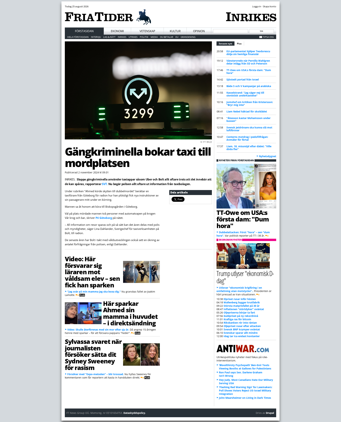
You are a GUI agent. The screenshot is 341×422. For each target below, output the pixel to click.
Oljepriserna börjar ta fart (239, 312)
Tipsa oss (268, 37)
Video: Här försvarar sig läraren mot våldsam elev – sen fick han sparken (92, 272)
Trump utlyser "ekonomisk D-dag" (245, 277)
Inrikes (122, 37)
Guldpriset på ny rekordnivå (241, 316)
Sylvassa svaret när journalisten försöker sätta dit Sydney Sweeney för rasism (93, 354)
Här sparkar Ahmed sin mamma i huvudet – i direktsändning (130, 313)
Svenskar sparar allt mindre (241, 332)
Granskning (188, 37)
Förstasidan (84, 31)
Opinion (199, 31)
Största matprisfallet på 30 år (241, 305)
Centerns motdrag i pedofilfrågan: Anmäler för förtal (247, 138)
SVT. (105, 184)
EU (176, 37)
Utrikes (133, 37)
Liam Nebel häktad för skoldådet (246, 111)
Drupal (270, 413)
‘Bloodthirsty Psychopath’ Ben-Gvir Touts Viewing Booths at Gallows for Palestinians (245, 366)
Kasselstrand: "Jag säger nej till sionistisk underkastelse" (245, 94)
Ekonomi (117, 31)
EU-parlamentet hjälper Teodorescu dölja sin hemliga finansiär (248, 53)
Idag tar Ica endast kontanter (242, 336)
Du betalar (166, 37)
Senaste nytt (227, 43)
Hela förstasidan (78, 37)
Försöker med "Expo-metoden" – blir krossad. (95, 374)
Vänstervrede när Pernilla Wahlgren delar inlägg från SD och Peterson (248, 62)
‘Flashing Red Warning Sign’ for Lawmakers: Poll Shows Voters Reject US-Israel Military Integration (245, 390)
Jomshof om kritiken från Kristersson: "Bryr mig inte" (249, 103)
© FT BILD (206, 142)
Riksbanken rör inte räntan (240, 322)
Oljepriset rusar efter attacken (242, 326)
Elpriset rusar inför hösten (240, 299)
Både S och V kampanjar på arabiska (248, 86)
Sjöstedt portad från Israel (242, 79)
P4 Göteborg (104, 218)
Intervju (96, 37)
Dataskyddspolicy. (134, 413)
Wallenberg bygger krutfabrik (242, 302)
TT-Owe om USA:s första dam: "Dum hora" (248, 71)
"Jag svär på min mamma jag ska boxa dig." (94, 291)
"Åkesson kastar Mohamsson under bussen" (248, 119)
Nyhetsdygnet (267, 156)
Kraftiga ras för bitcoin (237, 319)
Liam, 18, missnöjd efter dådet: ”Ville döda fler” (248, 148)
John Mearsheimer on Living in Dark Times (245, 397)
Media (154, 37)
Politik (144, 37)
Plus (239, 43)
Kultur (175, 31)
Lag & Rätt (109, 37)
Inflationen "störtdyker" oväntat (244, 309)
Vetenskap (147, 31)
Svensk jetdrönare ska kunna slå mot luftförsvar (249, 129)
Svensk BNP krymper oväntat (242, 329)
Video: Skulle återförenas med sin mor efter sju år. (98, 329)
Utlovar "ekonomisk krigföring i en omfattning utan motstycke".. (239, 289)
